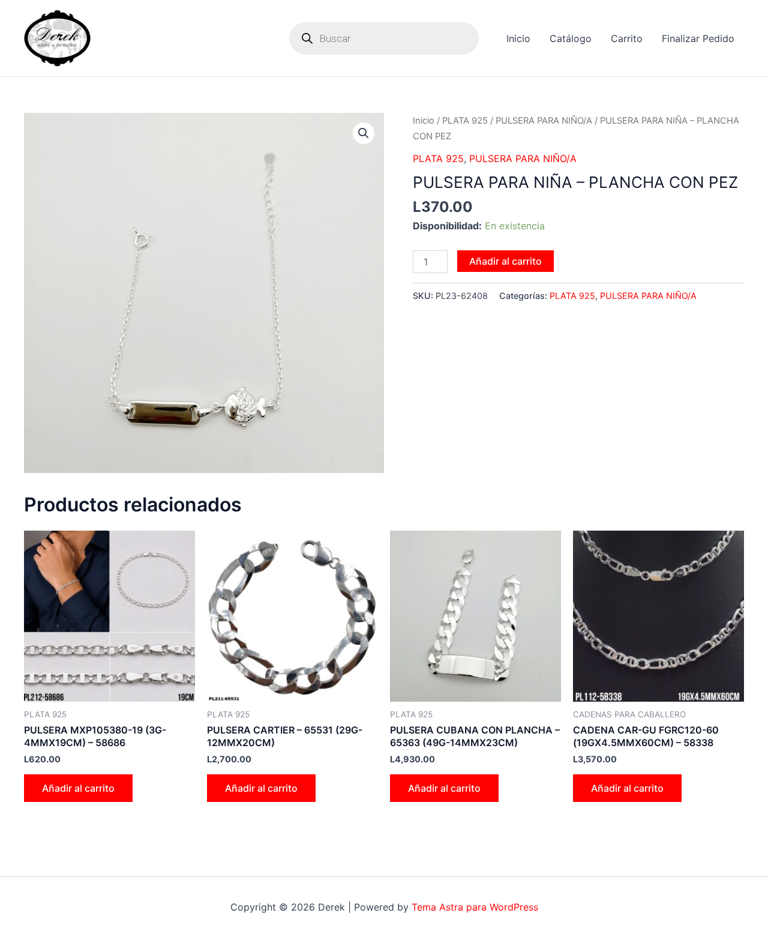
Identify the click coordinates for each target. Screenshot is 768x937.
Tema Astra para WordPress (475, 907)
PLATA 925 (465, 120)
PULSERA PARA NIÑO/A (544, 120)
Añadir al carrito (505, 261)
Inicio (518, 38)
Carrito (627, 38)
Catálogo (571, 38)
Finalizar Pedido (698, 38)
